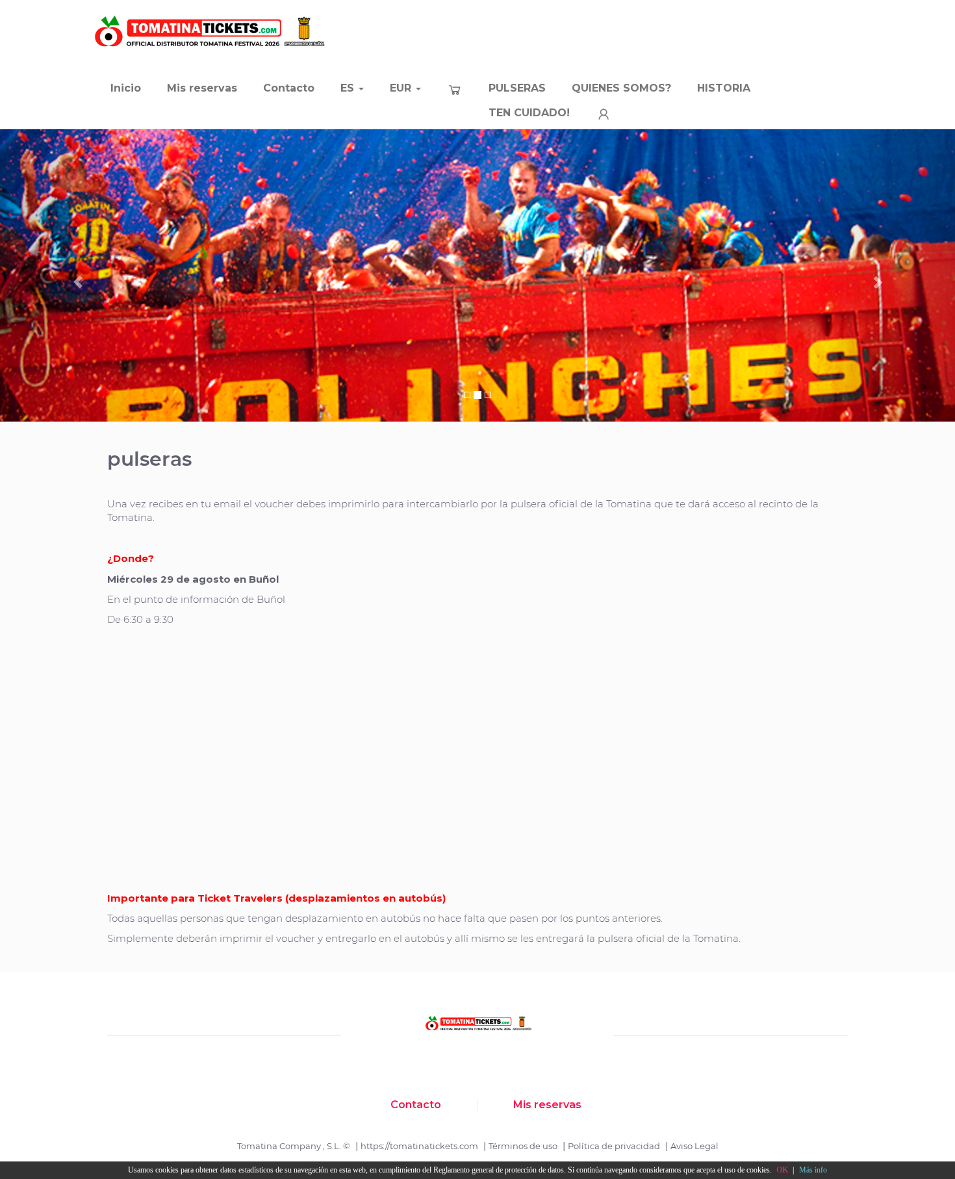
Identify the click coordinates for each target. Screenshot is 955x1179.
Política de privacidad (614, 1146)
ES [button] (348, 88)
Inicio (125, 88)
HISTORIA (723, 88)
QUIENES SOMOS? (621, 88)
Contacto (288, 88)
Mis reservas (202, 88)
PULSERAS (517, 88)
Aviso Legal (694, 1146)
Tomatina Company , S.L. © (293, 1146)
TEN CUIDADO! (529, 113)
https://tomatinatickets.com (419, 1146)
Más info (813, 1169)
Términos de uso (523, 1146)
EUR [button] (402, 88)
